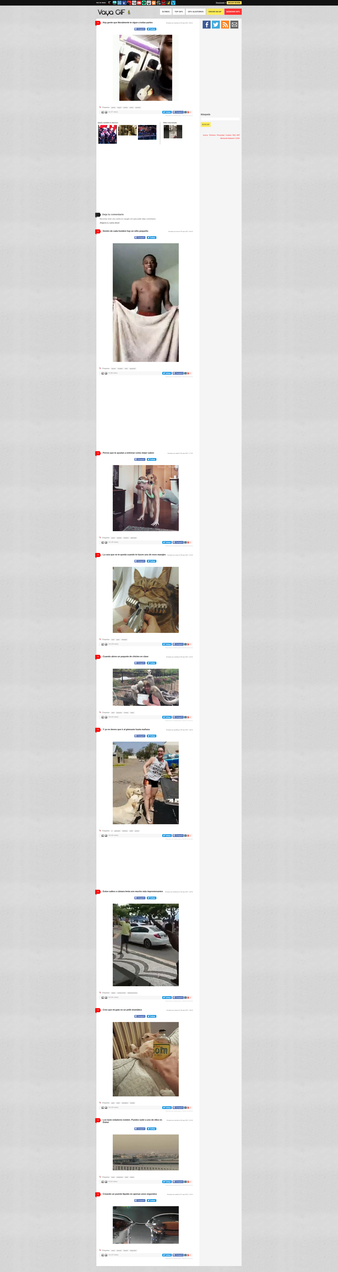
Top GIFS (179, 12)
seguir (119, 107)
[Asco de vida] (110, 3)
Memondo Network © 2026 (230, 138)
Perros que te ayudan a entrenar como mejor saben (128, 453)
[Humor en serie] (149, 3)
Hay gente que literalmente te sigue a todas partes (128, 22)
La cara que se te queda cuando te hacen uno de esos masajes (134, 554)
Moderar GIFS (233, 12)
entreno (126, 538)
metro (131, 107)
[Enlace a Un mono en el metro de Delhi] (173, 131)
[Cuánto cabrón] (134, 3)
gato (118, 639)
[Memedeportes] (119, 3)
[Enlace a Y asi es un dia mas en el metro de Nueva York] (127, 130)
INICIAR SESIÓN (234, 3)
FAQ (234, 135)
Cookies (228, 135)
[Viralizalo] (173, 3)
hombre (120, 368)
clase (132, 712)
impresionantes (132, 993)
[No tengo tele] (158, 3)
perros (137, 831)
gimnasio (133, 538)
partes (125, 107)
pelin (118, 1103)
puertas (138, 107)
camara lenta (121, 993)
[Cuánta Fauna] (154, 3)
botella (132, 1103)
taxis (113, 1177)
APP (238, 135)
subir (131, 831)
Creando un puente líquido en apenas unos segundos (130, 1194)
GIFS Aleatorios (196, 12)
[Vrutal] (139, 3)
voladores (120, 1177)
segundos (133, 1250)
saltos (113, 993)
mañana (124, 831)
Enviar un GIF (215, 12)
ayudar (119, 538)
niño (126, 368)
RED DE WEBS (101, 2)
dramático (125, 1103)
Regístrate (220, 3)
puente (119, 1250)
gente (113, 107)
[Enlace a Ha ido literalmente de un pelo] (147, 132)
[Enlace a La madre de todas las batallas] (108, 134)
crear (113, 1250)
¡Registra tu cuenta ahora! (109, 223)
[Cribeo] (144, 3)
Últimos (166, 12)
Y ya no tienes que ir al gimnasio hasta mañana (126, 729)
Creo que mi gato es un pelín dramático (122, 1010)
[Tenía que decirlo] (163, 3)
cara (113, 639)
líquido (126, 1250)
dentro (114, 368)
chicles (126, 712)
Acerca (205, 135)
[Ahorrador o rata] (168, 3)
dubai (132, 1177)
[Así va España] (129, 3)
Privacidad (220, 135)
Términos (212, 135)
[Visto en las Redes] (124, 3)
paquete (119, 712)
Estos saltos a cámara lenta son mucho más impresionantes (133, 891)
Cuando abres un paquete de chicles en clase (125, 656)
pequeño (132, 368)
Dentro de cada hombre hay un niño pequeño (125, 231)
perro (113, 538)
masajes (124, 639)
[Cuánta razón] (114, 3)
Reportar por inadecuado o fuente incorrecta (179, 115)
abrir (113, 712)
